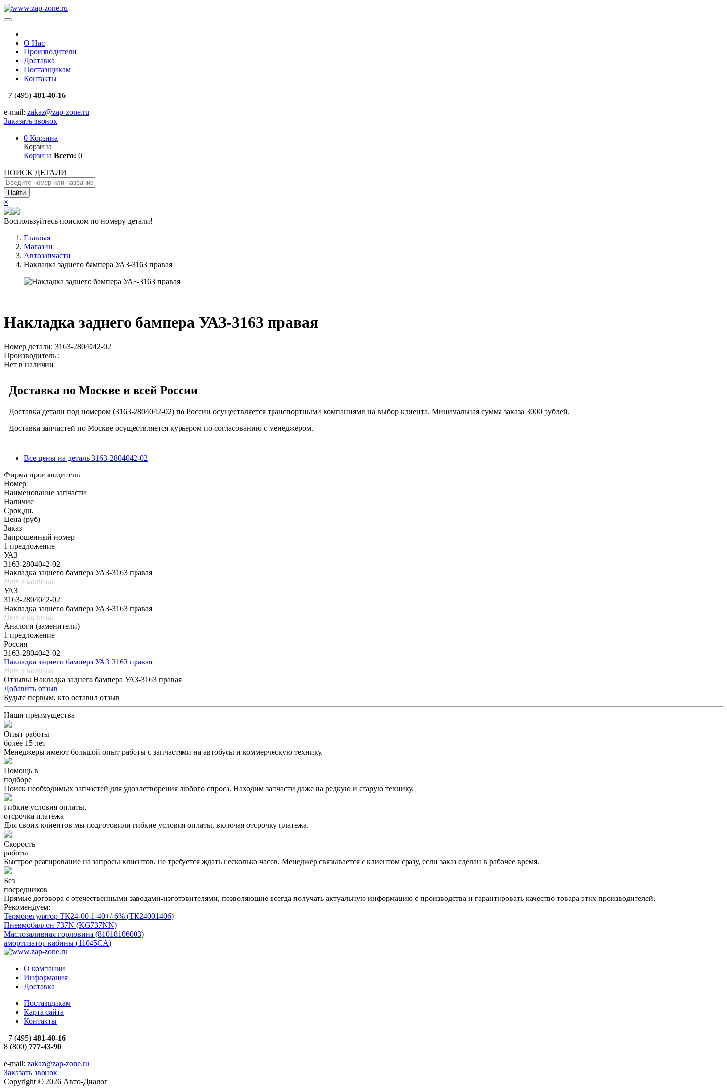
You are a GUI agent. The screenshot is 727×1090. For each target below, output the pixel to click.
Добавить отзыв (31, 688)
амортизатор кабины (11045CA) (57, 943)
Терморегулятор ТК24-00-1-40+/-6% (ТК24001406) (89, 916)
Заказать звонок (30, 121)
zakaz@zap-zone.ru (58, 112)
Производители (50, 51)
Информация (46, 977)
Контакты (40, 78)
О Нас (34, 43)
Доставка (39, 60)
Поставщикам (47, 69)
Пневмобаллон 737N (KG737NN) (60, 925)
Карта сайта (44, 1012)
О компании (44, 968)
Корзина (41, 138)
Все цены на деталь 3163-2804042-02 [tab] (86, 458)
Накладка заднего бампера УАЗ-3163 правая (78, 662)
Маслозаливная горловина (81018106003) (74, 934)
